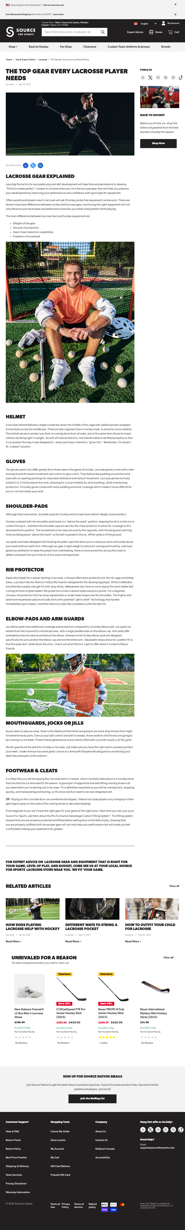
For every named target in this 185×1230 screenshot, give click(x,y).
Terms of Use (55, 1205)
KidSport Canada (105, 1148)
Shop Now (158, 143)
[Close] (175, 4)
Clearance (89, 46)
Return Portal (13, 1140)
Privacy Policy (66, 1205)
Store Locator (58, 1140)
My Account (57, 1148)
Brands (165, 46)
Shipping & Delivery (17, 1166)
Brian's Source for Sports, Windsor (72, 22)
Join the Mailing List (92, 1098)
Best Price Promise (16, 1157)
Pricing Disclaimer (16, 1183)
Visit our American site (53, 5)
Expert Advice (135, 32)
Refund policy (93, 1205)
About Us (100, 1131)
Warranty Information (18, 1192)
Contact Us (101, 1140)
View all (174, 886)
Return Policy (13, 1148)
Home (9, 59)
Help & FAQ (12, 1131)
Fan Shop (66, 46)
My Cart (55, 1157)
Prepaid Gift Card (60, 1174)
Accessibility (102, 1157)
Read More (13, 941)
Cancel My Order (60, 1131)
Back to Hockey (38, 46)
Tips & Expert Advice (26, 59)
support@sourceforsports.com (157, 1147)
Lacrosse (43, 59)
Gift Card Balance (60, 1166)
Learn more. (58, 14)
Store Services (14, 1174)
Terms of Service (79, 1205)
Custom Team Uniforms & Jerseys (129, 46)
